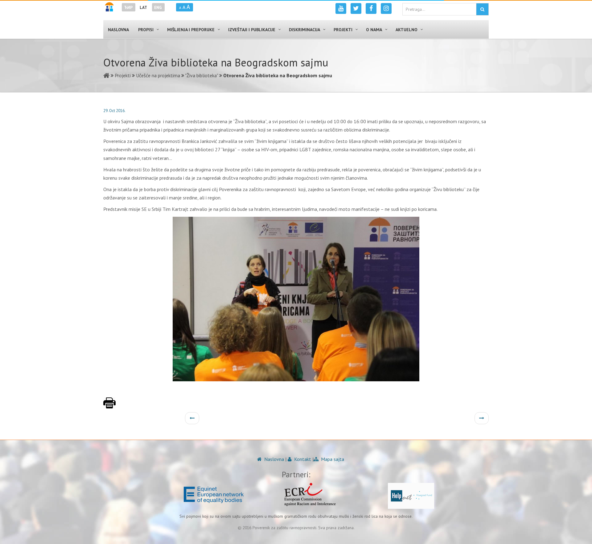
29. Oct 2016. (114, 110)
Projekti (123, 75)
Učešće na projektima (158, 75)
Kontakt (302, 459)
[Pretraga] (482, 9)
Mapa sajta (332, 459)
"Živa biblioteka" (201, 75)
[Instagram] (386, 8)
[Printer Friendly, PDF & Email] (109, 406)
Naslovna (273, 459)
